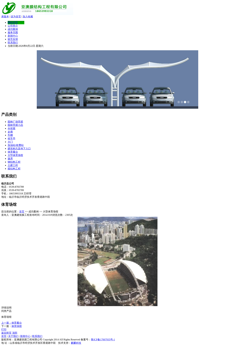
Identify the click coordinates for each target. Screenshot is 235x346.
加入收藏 (28, 16)
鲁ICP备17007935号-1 (103, 339)
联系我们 (13, 42)
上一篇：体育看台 (11, 322)
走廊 (10, 131)
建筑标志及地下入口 (19, 148)
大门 (10, 141)
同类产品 (6, 311)
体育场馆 (17, 326)
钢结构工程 (14, 162)
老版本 (5, 16)
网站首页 (13, 22)
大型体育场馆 (15, 155)
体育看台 (13, 151)
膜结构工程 (14, 168)
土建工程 (13, 165)
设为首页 (16, 16)
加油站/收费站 (16, 145)
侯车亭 (11, 138)
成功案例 (13, 29)
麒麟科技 (76, 343)
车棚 (10, 135)
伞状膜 (11, 128)
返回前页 (6, 332)
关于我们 (13, 336)
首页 (21, 211)
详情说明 (6, 307)
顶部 (14, 332)
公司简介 (13, 25)
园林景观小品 (15, 125)
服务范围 (13, 32)
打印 (3, 329)
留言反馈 (13, 39)
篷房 (10, 158)
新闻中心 (13, 35)
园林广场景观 (15, 121)
